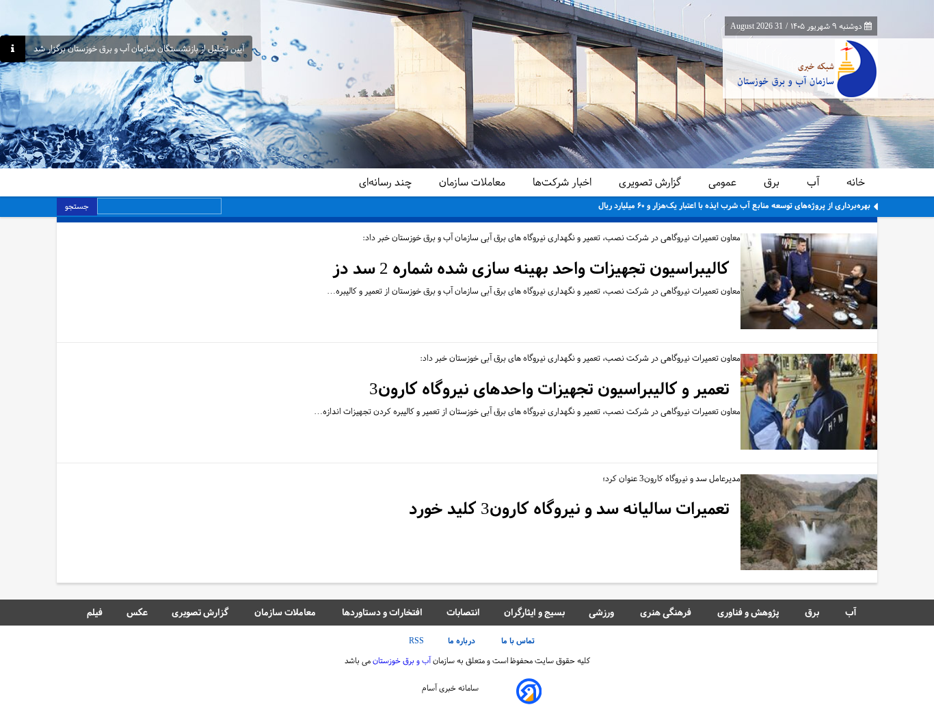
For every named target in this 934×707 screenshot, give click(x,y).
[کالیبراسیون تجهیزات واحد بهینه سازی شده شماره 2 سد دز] (808, 282)
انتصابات (463, 612)
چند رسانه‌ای (386, 182)
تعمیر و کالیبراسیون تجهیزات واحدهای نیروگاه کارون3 (549, 389)
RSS (416, 640)
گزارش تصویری (651, 182)
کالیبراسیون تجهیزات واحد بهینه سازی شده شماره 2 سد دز (531, 268)
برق (773, 182)
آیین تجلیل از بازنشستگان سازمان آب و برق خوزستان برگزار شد (139, 48)
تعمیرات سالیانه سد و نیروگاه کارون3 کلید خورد (569, 509)
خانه (855, 182)
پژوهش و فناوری (749, 612)
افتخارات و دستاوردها (382, 612)
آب (814, 182)
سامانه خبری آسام (450, 687)
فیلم (95, 612)
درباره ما (462, 640)
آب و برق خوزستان (401, 660)
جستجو (77, 206)
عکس (137, 612)
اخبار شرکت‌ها (563, 182)
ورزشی (602, 612)
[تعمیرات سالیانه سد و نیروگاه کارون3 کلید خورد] (808, 523)
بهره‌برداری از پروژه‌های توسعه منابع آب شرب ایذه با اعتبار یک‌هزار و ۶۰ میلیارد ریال (734, 205)
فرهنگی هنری (666, 612)
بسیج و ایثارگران (534, 612)
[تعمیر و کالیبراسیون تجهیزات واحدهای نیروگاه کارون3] (808, 403)
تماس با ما (519, 640)
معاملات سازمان (473, 182)
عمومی (723, 182)
